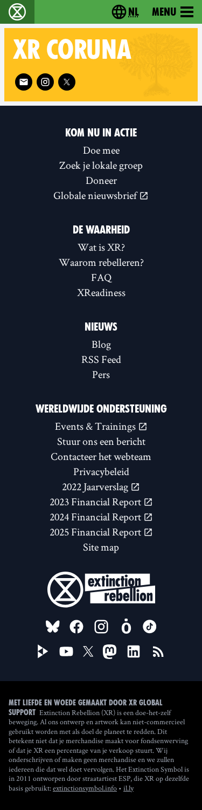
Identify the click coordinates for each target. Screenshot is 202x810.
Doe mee (101, 150)
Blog (101, 344)
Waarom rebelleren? (101, 262)
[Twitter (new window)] (66, 82)
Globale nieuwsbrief (96, 195)
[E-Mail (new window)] (23, 82)
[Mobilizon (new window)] (126, 626)
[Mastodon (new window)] (109, 651)
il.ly (128, 788)
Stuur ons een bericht (101, 441)
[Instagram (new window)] (45, 82)
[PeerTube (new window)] (43, 651)
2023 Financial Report (96, 502)
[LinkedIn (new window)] (133, 651)
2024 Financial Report (96, 517)
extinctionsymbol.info (85, 788)
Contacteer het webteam (101, 456)
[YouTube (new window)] (66, 651)
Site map (101, 547)
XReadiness (101, 292)
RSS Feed (101, 359)
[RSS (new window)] (158, 651)
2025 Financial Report (96, 532)
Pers (101, 374)
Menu (164, 11)
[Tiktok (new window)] (149, 626)
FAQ (101, 277)
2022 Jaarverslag (96, 486)
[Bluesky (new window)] (52, 626)
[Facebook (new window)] (76, 626)
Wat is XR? (101, 247)
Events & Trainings (96, 426)
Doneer (101, 180)
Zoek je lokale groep (101, 165)
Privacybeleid (101, 471)
